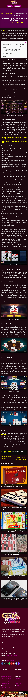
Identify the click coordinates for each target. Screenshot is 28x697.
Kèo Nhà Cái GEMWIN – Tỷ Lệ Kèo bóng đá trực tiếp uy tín (7, 458)
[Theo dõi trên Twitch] (19, 663)
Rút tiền (18, 681)
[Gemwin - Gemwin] (14, 2)
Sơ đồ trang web (6, 687)
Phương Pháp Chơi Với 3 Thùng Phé (12, 54)
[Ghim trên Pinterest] (22, 22)
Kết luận (4, 56)
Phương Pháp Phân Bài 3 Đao (11, 52)
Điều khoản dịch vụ (6, 681)
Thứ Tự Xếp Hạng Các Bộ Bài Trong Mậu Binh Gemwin (14, 47)
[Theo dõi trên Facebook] (2, 663)
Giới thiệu (4, 674)
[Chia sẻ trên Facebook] (18, 22)
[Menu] (2, 2)
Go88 (7, 660)
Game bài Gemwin (9, 13)
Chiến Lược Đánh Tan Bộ (10, 53)
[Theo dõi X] (4, 663)
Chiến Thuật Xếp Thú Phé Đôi (11, 50)
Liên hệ (4, 685)
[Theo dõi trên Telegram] (16, 663)
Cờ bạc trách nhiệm (6, 678)
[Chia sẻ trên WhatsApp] (17, 22)
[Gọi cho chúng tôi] (9, 663)
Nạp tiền (18, 678)
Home (2, 13)
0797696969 (10, 651)
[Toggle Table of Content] (24, 42)
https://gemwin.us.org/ (12, 655)
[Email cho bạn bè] (21, 22)
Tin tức (18, 687)
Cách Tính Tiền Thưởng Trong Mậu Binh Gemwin (13, 44)
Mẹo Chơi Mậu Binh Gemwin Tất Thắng (11, 49)
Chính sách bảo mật (7, 676)
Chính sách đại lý (6, 683)
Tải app (18, 685)
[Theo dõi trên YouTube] (14, 663)
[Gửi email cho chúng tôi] (7, 663)
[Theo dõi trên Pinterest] (11, 663)
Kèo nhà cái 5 (12, 660)
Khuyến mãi (19, 683)
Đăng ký (18, 674)
